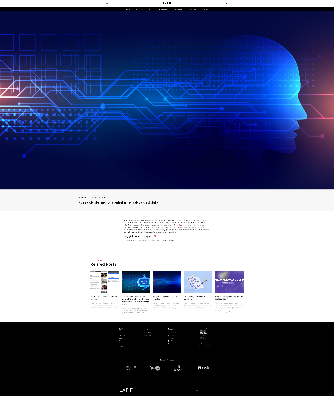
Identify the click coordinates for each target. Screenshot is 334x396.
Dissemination (179, 9)
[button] (226, 3)
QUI (156, 236)
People (205, 9)
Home (128, 9)
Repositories (163, 9)
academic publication (98, 197)
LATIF (167, 3)
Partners (193, 9)
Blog (150, 9)
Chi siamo (139, 9)
